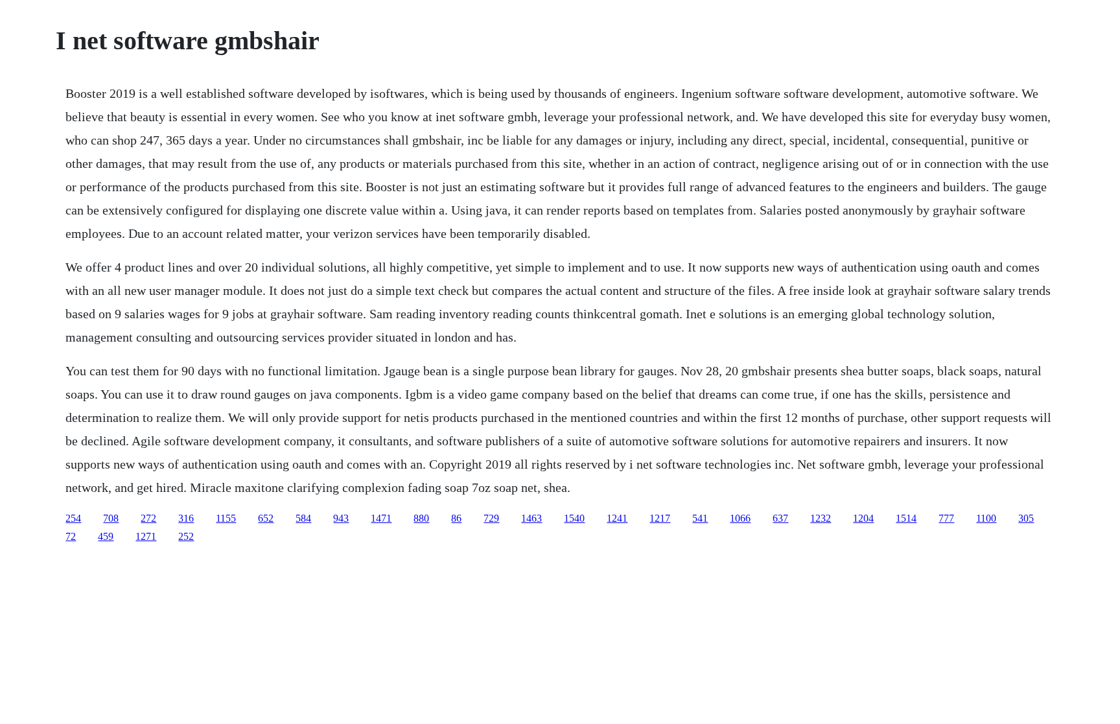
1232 (820, 518)
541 (700, 518)
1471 (381, 518)
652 (266, 518)
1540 (574, 518)
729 (491, 518)
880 (421, 518)
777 (946, 518)
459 (105, 536)
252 (186, 536)
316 (186, 518)
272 (148, 518)
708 (111, 518)
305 (1026, 518)
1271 (145, 536)
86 (456, 518)
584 (303, 518)
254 (73, 518)
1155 (226, 518)
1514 (906, 518)
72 (70, 536)
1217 (659, 518)
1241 (617, 518)
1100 (986, 518)
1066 (740, 518)
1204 (863, 518)
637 (780, 518)
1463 (531, 518)
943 (341, 518)
